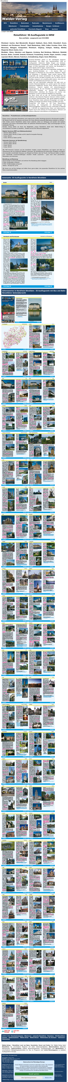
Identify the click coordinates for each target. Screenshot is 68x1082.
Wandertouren (47, 23)
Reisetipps (50, 1036)
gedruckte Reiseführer (17, 29)
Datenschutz (6, 1039)
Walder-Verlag (24, 1037)
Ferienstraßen (24, 26)
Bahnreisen (25, 23)
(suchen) (55, 29)
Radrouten (35, 23)
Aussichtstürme (37, 26)
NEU (5, 23)
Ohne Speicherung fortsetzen (28, 1077)
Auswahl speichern (34, 1074)
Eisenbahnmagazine (17, 1036)
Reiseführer (14, 23)
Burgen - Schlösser (52, 26)
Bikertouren (13, 26)
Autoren (4, 1037)
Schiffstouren (59, 23)
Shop (47, 29)
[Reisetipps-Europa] (34, 12)
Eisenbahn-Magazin (35, 29)
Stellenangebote (14, 1037)
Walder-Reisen (34, 1037)
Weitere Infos (48, 1077)
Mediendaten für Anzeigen (48, 1037)
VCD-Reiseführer (60, 1036)
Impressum (61, 1037)
